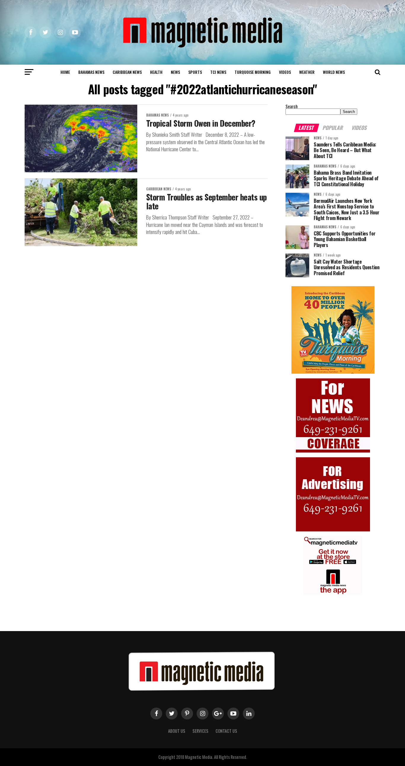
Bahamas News (91, 72)
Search (292, 106)
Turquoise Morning (253, 72)
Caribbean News (127, 72)
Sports (195, 72)
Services (200, 731)
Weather (307, 72)
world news (334, 72)
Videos (285, 72)
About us (176, 731)
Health (156, 72)
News (175, 72)
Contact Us (226, 731)
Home (65, 72)
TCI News (218, 72)
